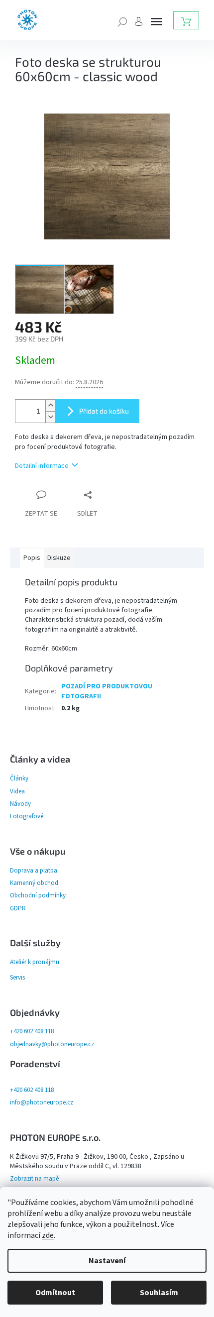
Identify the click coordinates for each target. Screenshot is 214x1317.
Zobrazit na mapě (34, 1178)
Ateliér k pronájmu (34, 962)
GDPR (18, 908)
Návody (20, 803)
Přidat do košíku (104, 411)
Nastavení (107, 1260)
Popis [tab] (31, 558)
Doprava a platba (33, 870)
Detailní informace (42, 466)
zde (48, 1235)
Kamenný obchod (34, 882)
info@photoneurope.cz (41, 1102)
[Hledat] (122, 21)
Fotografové (26, 816)
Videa (17, 791)
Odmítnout (55, 1292)
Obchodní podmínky (38, 895)
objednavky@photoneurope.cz (52, 1044)
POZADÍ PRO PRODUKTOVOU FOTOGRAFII (106, 691)
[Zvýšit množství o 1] (50, 405)
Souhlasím (159, 1292)
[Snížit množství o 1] (50, 417)
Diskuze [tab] (59, 558)
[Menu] (156, 21)
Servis (17, 977)
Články (19, 778)
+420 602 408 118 (32, 1031)
